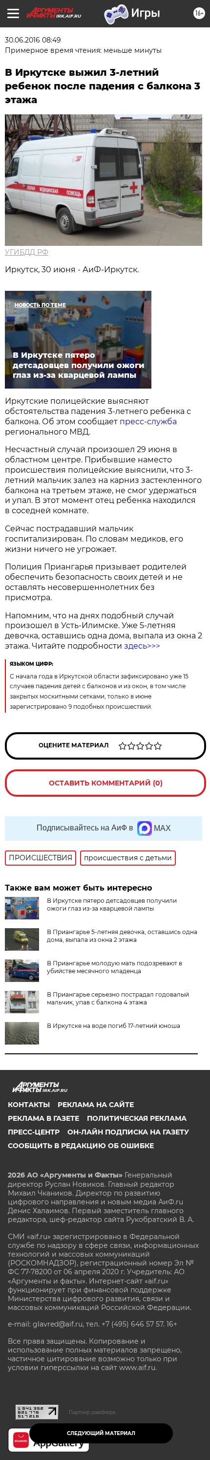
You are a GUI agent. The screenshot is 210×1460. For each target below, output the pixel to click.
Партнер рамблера (92, 1412)
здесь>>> (142, 646)
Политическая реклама (137, 1118)
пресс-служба (147, 421)
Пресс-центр (34, 1132)
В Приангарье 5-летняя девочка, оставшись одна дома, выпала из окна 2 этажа (122, 935)
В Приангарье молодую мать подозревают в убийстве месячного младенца (114, 967)
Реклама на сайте (96, 1104)
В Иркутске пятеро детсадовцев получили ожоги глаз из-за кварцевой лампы (112, 904)
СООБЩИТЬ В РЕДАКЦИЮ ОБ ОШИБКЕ (81, 1145)
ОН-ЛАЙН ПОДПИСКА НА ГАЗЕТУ (128, 1132)
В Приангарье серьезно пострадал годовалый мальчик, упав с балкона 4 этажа (118, 998)
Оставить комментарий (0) (106, 783)
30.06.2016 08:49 (33, 40)
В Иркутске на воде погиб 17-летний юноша (113, 1025)
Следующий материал (101, 1433)
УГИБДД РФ (26, 252)
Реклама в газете (43, 1118)
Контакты (29, 1104)
